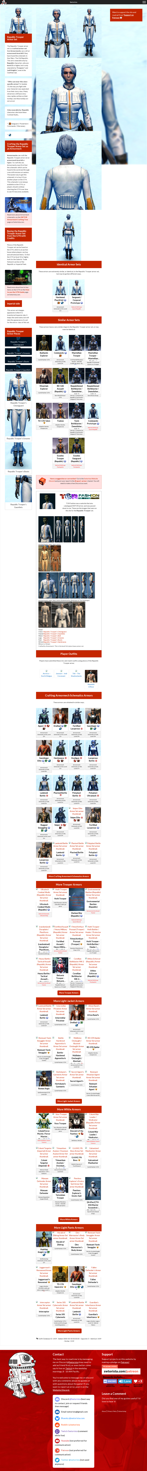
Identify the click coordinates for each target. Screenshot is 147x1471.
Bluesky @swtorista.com (73, 1418)
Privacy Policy (112, 1411)
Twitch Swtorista (69, 1431)
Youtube (65, 1440)
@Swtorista (72, 1362)
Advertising (122, 1411)
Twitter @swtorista (70, 1459)
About (104, 1411)
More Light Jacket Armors (68, 1101)
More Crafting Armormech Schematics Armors (69, 876)
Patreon (65, 1450)
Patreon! (125, 1362)
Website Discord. (61, 1390)
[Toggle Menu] (144, 2)
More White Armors (69, 1219)
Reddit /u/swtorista (70, 1424)
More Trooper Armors (68, 993)
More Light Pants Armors (69, 1331)
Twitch (68, 1368)
